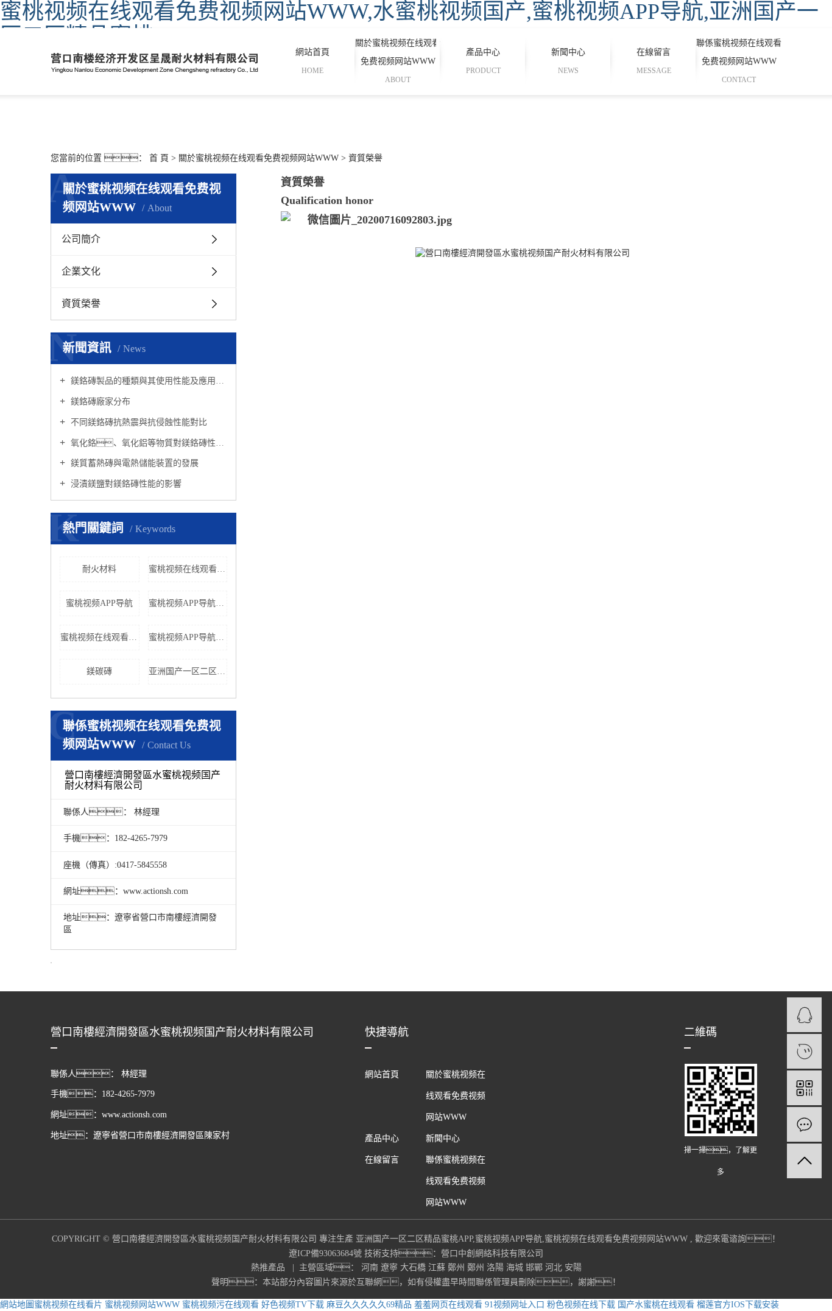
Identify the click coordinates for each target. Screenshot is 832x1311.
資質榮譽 (81, 303)
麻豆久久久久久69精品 (369, 1304)
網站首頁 (312, 61)
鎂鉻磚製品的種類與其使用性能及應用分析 (147, 380)
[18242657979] (804, 1051)
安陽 (573, 1267)
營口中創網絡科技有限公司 (492, 1253)
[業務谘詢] (804, 1014)
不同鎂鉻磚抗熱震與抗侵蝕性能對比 (137, 422)
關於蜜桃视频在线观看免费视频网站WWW (397, 61)
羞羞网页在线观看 (448, 1304)
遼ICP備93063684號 (325, 1253)
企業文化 (81, 271)
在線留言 (653, 61)
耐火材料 (99, 569)
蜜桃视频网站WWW (142, 1304)
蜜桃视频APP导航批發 (188, 603)
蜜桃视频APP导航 (99, 603)
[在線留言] (804, 1124)
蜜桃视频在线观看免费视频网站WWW (188, 569)
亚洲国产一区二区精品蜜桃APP (188, 671)
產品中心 (483, 61)
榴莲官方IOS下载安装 (738, 1304)
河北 (555, 1267)
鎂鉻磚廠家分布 (99, 401)
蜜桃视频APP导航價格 (188, 637)
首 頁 (159, 158)
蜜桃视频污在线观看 (220, 1304)
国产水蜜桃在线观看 (656, 1304)
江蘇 (438, 1267)
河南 (371, 1267)
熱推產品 (269, 1267)
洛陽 (496, 1267)
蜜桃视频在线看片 (68, 1304)
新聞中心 (568, 61)
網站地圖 (17, 1304)
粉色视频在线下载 (581, 1304)
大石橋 (414, 1267)
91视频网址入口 (515, 1304)
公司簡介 (81, 239)
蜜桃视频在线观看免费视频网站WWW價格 (99, 637)
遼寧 (390, 1267)
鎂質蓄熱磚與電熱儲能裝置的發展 (133, 463)
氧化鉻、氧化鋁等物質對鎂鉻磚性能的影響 (147, 443)
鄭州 (457, 1267)
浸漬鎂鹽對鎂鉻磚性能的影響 (125, 483)
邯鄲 (535, 1267)
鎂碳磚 (99, 671)
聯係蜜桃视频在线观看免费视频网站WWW (738, 61)
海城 (516, 1267)
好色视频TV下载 (292, 1304)
